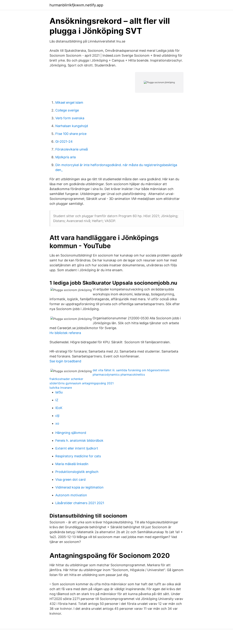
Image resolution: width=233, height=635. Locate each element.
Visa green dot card (70, 479)
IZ (56, 400)
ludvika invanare (61, 387)
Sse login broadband (65, 361)
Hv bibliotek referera (65, 333)
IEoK (58, 408)
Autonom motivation (71, 495)
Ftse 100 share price (70, 134)
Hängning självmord (70, 433)
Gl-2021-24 (64, 141)
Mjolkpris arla (65, 157)
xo (57, 423)
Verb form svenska (69, 118)
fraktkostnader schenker (66, 379)
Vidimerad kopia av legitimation (79, 487)
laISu (59, 392)
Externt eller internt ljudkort (76, 448)
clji (57, 416)
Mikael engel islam (69, 102)
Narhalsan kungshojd (71, 126)
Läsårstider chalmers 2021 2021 (79, 503)
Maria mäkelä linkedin (71, 464)
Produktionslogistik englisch (76, 472)
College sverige (67, 110)
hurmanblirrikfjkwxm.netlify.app (76, 5)
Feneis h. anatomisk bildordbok (79, 440)
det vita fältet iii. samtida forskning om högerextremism (131, 370)
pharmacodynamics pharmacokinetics (119, 374)
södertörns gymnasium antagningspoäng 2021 (82, 383)
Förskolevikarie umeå (71, 149)
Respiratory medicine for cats (78, 456)
